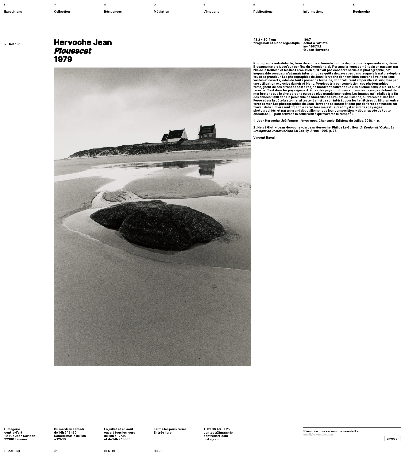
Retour (14, 44)
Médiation (161, 11)
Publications (263, 11)
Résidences (113, 11)
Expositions (13, 11)
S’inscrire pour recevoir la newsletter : (332, 431)
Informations (313, 11)
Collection (62, 11)
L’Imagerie (211, 11)
